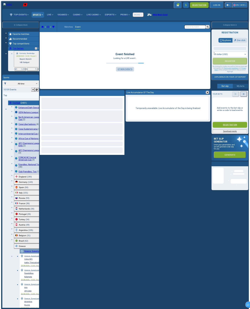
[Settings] (228, 5)
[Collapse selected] (33, 89)
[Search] (208, 27)
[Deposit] (186, 5)
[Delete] (207, 92)
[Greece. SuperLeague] (53, 27)
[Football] (48, 27)
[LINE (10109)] (42, 27)
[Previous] (36, 48)
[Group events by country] (36, 89)
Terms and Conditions (231, 101)
